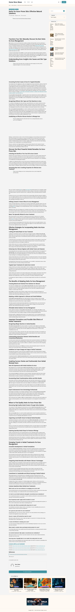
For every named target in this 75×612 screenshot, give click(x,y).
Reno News (17, 564)
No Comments (24, 15)
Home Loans (30, 585)
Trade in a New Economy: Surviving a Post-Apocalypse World (59, 34)
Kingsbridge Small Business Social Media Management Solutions (59, 48)
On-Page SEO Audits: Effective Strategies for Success (59, 590)
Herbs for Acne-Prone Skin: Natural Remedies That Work (21, 549)
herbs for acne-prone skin (39, 45)
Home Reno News (15, 2)
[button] (64, 2)
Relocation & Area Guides (30, 586)
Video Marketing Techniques (44, 586)
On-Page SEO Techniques (58, 586)
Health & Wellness (11, 9)
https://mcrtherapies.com (40, 547)
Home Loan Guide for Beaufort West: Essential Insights (30, 590)
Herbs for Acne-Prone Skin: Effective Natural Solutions (21, 547)
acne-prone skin (28, 189)
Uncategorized (16, 586)
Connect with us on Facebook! (17, 544)
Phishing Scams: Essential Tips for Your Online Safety (16, 590)
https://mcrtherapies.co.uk (40, 545)
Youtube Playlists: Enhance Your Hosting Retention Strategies (44, 590)
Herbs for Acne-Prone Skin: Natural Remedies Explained (21, 545)
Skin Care (16, 9)
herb (20, 189)
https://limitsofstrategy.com (40, 549)
